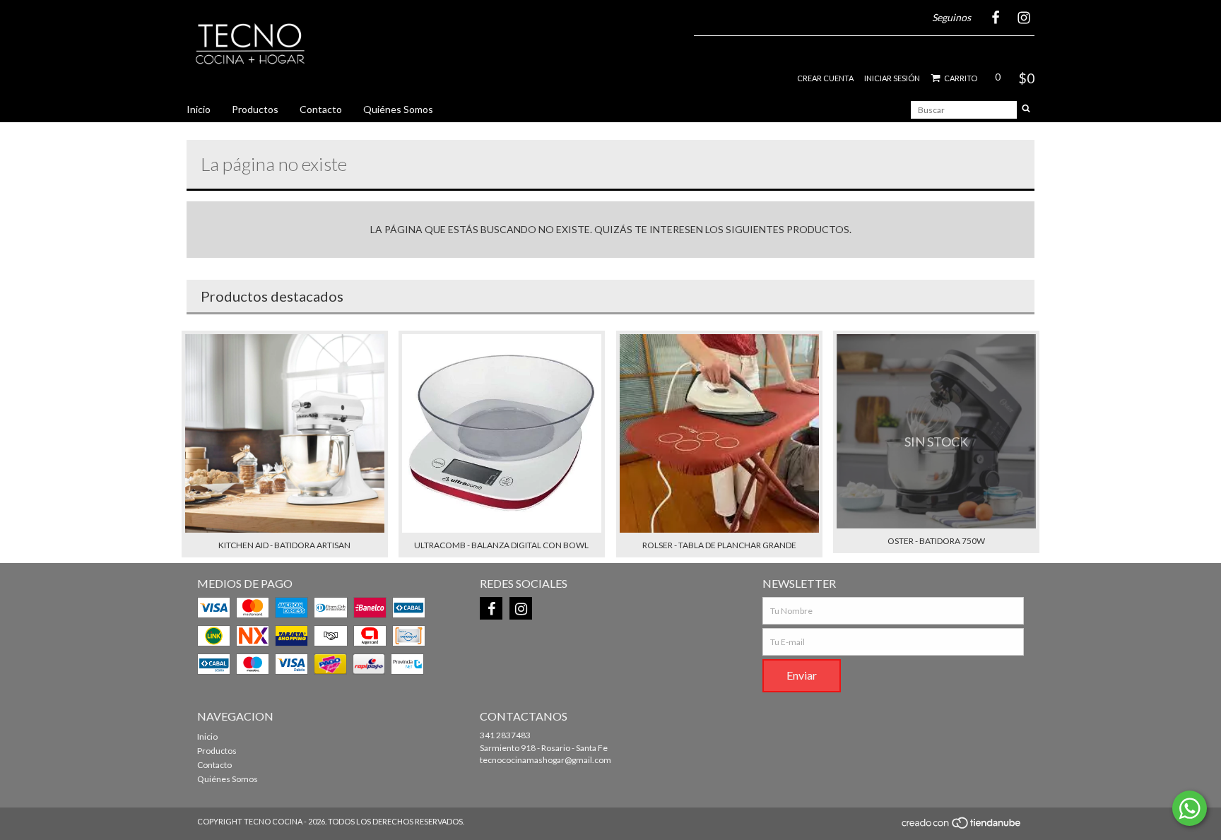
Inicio (199, 109)
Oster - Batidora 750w (936, 541)
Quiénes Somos (398, 109)
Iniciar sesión (892, 78)
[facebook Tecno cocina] (491, 608)
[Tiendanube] (962, 827)
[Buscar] (1026, 110)
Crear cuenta (825, 78)
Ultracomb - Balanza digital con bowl (501, 545)
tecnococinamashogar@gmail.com (545, 760)
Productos (255, 109)
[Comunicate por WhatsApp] (1189, 808)
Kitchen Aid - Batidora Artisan (284, 545)
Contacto (321, 109)
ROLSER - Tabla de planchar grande (719, 545)
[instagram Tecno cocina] (520, 608)
